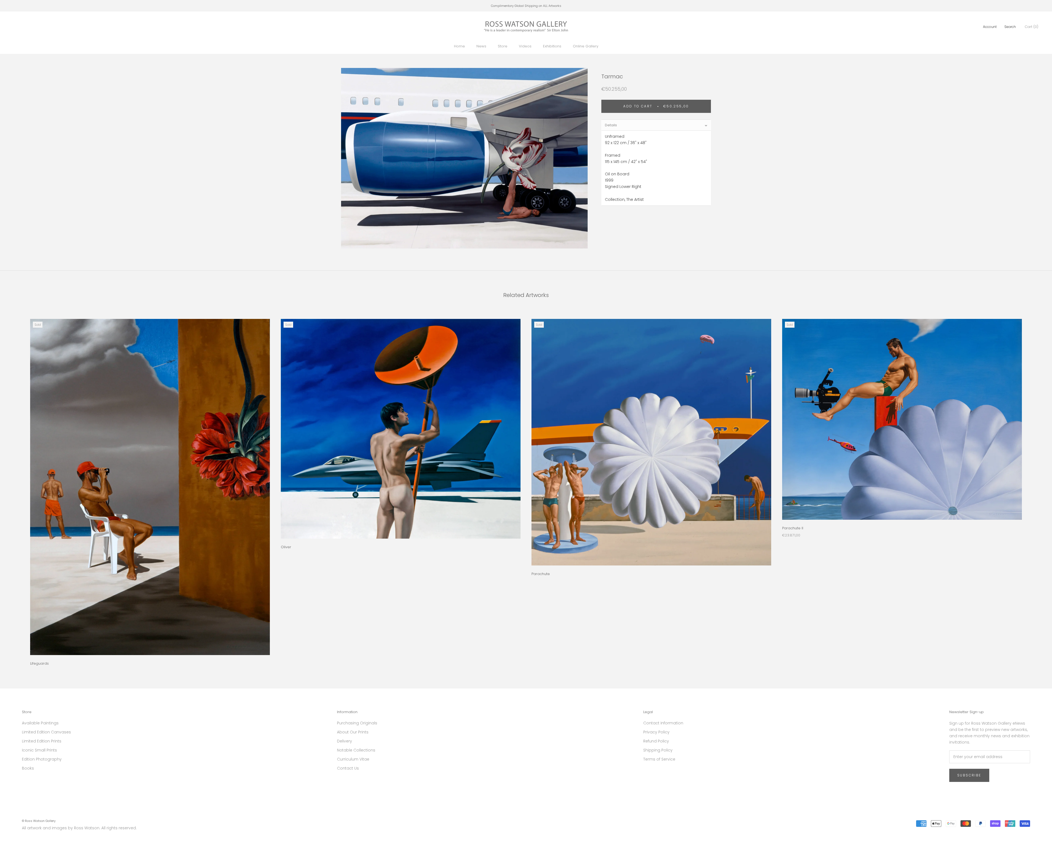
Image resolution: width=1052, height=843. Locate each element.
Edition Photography (42, 759)
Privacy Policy (656, 732)
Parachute (540, 573)
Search (1010, 26)
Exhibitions (552, 46)
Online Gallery (585, 46)
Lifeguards (39, 663)
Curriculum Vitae (353, 759)
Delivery (344, 741)
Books (28, 768)
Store (502, 46)
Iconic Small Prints (39, 750)
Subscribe (969, 775)
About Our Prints (352, 732)
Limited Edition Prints (41, 741)
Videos (525, 46)
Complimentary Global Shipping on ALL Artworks (526, 6)
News (481, 46)
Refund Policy (656, 741)
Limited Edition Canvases (46, 732)
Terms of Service (659, 759)
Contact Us (348, 768)
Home (459, 46)
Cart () (1031, 26)
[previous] (17, 486)
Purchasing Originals (357, 723)
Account (990, 26)
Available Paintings (40, 723)
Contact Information (663, 723)
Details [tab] (611, 125)
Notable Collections (356, 750)
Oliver (286, 547)
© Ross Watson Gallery (39, 821)
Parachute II (792, 528)
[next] (1035, 486)
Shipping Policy (658, 750)
